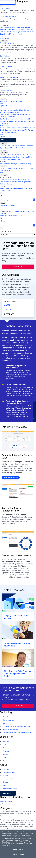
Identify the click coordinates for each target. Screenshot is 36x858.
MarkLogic (3, 110)
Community (20, 148)
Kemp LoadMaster (21, 121)
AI (1, 6)
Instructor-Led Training (8, 164)
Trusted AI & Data (6, 101)
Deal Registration (6, 172)
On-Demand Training (23, 164)
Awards (5, 776)
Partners (3, 166)
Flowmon (11, 121)
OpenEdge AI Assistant (21, 32)
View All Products (8, 140)
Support (3, 143)
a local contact (10, 804)
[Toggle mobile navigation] (1, 228)
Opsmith (11, 35)
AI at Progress (5, 8)
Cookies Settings (18, 854)
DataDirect (19, 110)
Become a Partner (16, 168)
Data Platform (5, 27)
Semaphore (12, 110)
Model (7, 305)
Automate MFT (8, 133)
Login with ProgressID (7, 205)
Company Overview (7, 179)
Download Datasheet (10, 477)
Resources (4, 152)
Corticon (27, 110)
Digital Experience (6, 67)
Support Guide (10, 148)
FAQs (19, 159)
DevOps (3, 119)
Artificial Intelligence (7, 43)
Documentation (10, 157)
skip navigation (8, 2)
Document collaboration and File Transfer (19, 130)
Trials (4, 745)
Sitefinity (16, 114)
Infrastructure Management (9, 77)
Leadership (18, 179)
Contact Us (18, 706)
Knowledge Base (22, 157)
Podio (9, 117)
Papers (22, 155)
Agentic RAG (14, 27)
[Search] (1, 193)
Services (3, 150)
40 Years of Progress (10, 788)
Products (4, 99)
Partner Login (28, 168)
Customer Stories (11, 159)
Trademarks (14, 829)
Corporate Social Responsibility (20, 182)
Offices (8, 190)
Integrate (5, 235)
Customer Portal (19, 146)
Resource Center (13, 155)
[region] (18, 844)
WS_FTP (8, 137)
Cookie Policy (6, 842)
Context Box (8, 32)
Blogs (30, 157)
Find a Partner (5, 168)
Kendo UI (28, 114)
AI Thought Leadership (8, 17)
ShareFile (3, 117)
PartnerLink (21, 211)
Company (4, 175)
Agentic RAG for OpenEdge (16, 29)
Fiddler (29, 128)
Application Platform (7, 112)
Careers (2, 190)
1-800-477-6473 (6, 216)
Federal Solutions (6, 90)
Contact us (18, 267)
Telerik (21, 114)
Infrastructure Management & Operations (17, 726)
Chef (7, 119)
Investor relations (9, 779)
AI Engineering (5, 38)
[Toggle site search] (1, 218)
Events (2, 159)
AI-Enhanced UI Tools (7, 128)
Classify (8, 310)
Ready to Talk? (17, 216)
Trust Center (28, 188)
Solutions (4, 41)
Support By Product (7, 146)
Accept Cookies (18, 849)
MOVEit (13, 117)
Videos (2, 157)
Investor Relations (6, 188)
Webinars (28, 155)
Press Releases (18, 188)
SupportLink (12, 211)
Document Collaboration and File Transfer (17, 732)
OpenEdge (18, 112)
